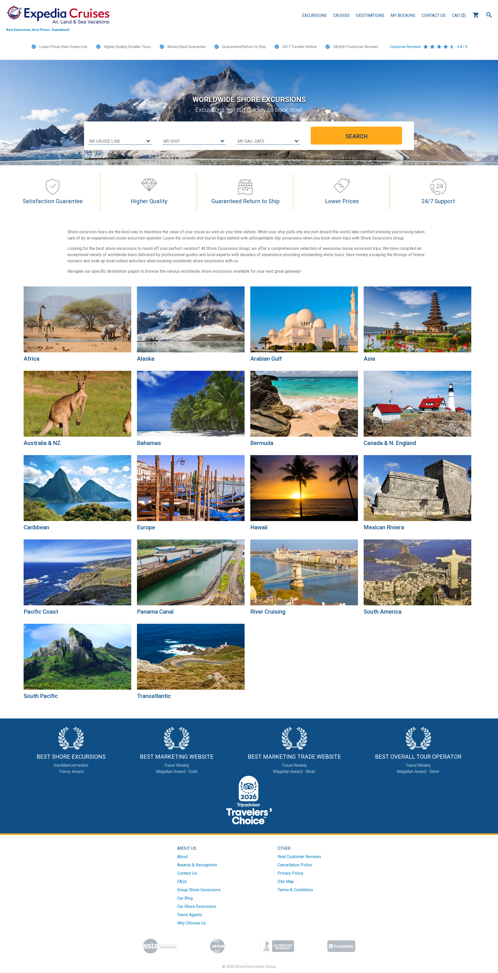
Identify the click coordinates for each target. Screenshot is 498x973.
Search (489, 15)
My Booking (403, 15)
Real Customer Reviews (299, 856)
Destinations (370, 15)
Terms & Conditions (295, 889)
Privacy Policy (290, 873)
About (182, 856)
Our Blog (185, 898)
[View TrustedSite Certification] (341, 946)
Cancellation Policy (295, 864)
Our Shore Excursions (196, 906)
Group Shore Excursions (198, 889)
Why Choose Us (191, 923)
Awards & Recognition (197, 864)
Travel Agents (189, 914)
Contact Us (433, 15)
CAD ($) (459, 15)
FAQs (182, 881)
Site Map (286, 881)
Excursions (314, 15)
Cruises (341, 15)
